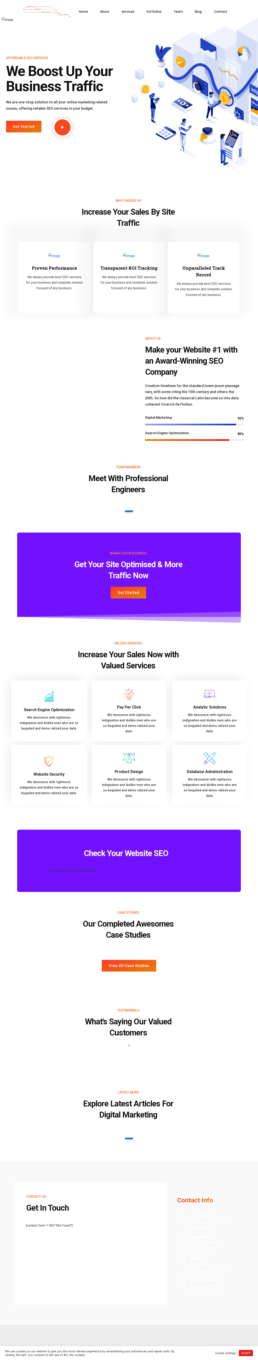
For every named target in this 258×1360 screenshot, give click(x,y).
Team (178, 11)
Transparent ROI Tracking (129, 268)
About (104, 11)
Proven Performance (54, 268)
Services (128, 11)
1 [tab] (129, 511)
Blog (198, 11)
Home (83, 11)
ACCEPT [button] (246, 1353)
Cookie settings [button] (225, 1353)
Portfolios (154, 11)
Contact (220, 11)
